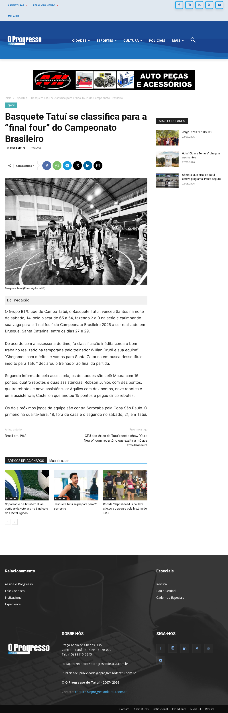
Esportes (21, 98)
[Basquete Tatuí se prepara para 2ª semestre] (76, 485)
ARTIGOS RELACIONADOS (26, 461)
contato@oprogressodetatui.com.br (101, 692)
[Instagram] (189, 5)
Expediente (13, 604)
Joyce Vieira (17, 147)
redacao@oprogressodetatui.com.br (102, 664)
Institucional (13, 597)
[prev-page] (7, 522)
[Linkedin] (199, 5)
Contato (124, 709)
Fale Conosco (15, 591)
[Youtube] (219, 5)
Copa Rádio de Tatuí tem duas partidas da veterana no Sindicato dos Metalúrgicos (26, 508)
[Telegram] (67, 165)
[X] (209, 5)
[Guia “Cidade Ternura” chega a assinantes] (167, 159)
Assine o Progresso (19, 584)
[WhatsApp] (57, 165)
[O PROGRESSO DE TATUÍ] (24, 40)
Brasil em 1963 (15, 436)
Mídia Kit (195, 709)
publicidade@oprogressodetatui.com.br (107, 673)
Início (8, 98)
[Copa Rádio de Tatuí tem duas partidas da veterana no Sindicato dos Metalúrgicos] (27, 485)
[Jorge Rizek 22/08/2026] (167, 137)
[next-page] (15, 522)
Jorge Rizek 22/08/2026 (197, 132)
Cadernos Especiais (170, 597)
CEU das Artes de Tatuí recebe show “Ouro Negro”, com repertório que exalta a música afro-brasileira (115, 440)
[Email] (98, 165)
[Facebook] (179, 5)
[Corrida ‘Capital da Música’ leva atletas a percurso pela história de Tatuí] (125, 485)
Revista (161, 584)
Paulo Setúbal (166, 591)
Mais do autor (59, 461)
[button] (193, 40)
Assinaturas (141, 709)
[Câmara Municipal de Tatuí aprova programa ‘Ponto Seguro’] (167, 180)
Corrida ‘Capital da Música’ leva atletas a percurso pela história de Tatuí (125, 508)
